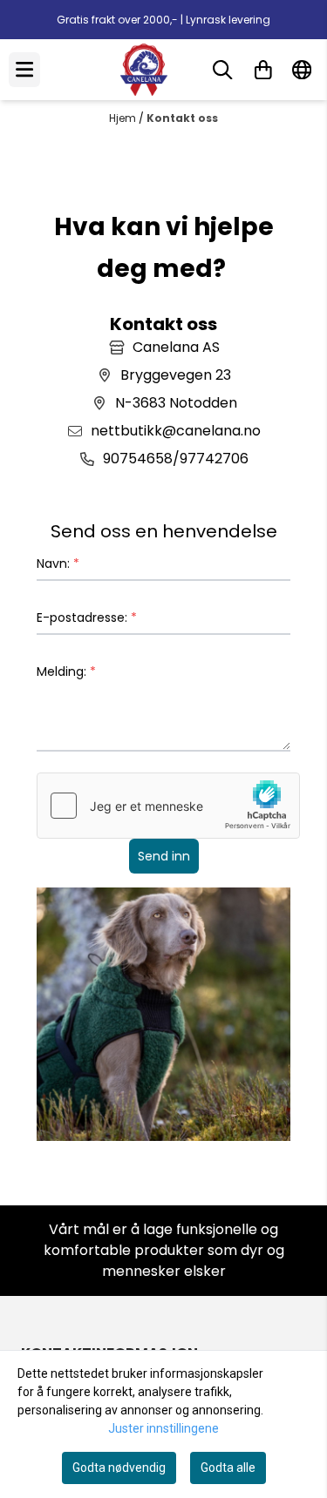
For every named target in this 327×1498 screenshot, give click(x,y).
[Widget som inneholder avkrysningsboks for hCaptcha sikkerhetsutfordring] (168, 806)
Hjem (124, 118)
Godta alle (228, 1467)
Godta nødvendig (119, 1467)
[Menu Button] (24, 69)
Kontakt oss (182, 118)
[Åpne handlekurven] (263, 69)
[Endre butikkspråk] (301, 69)
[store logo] (143, 70)
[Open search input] (222, 69)
